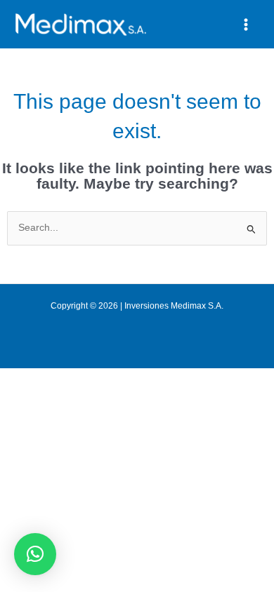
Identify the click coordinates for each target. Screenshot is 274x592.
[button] (35, 554)
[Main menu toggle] (246, 24)
